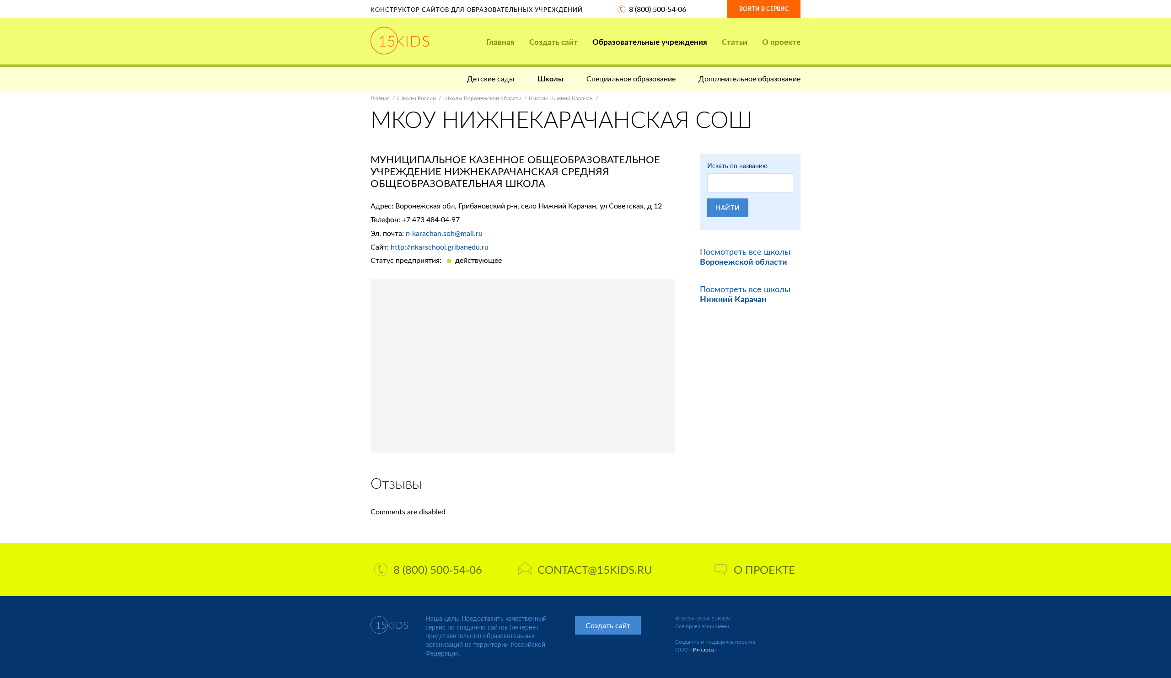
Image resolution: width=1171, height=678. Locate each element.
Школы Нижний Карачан (561, 98)
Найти (727, 208)
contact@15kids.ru (594, 569)
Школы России (416, 98)
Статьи (734, 42)
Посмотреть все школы (745, 256)
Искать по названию (737, 166)
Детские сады (491, 78)
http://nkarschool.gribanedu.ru (440, 246)
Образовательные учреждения (649, 42)
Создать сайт (553, 42)
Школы (550, 78)
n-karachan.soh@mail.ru (444, 233)
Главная (500, 42)
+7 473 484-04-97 (431, 219)
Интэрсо (703, 649)
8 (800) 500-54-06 (657, 9)
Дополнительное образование (749, 78)
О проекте (781, 42)
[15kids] (400, 40)
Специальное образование (631, 78)
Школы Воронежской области (482, 98)
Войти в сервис (764, 8)
